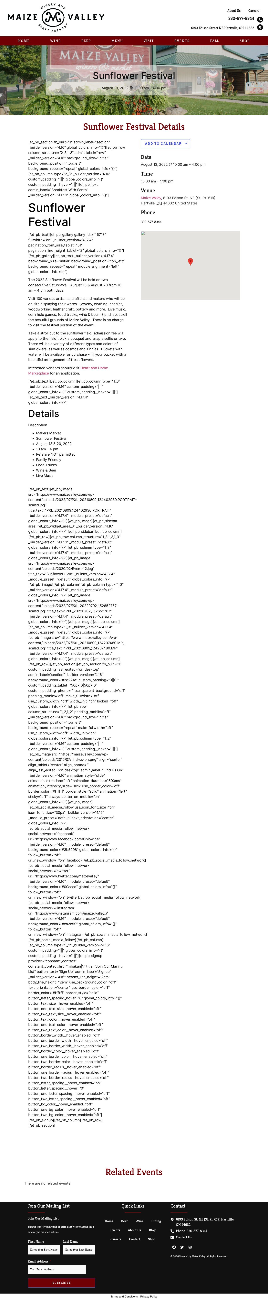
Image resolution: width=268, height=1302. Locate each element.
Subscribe (62, 1283)
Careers (253, 10)
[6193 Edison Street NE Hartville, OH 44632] (260, 27)
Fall (214, 40)
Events (182, 40)
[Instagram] (190, 1247)
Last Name (70, 1241)
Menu (117, 40)
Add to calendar (164, 143)
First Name (36, 1241)
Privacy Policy (148, 1296)
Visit (149, 40)
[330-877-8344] (260, 20)
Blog (152, 1230)
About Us (234, 10)
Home (24, 40)
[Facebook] (174, 1247)
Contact (134, 1239)
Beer (86, 40)
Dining (156, 1221)
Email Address (38, 1261)
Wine (55, 40)
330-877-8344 (241, 18)
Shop (245, 40)
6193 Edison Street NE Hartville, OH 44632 (222, 28)
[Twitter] (182, 1247)
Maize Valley (151, 198)
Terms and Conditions (124, 1296)
